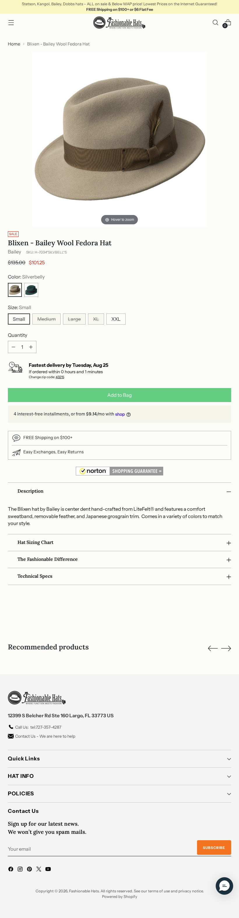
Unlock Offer (157, 491)
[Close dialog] (225, 393)
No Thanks (157, 523)
